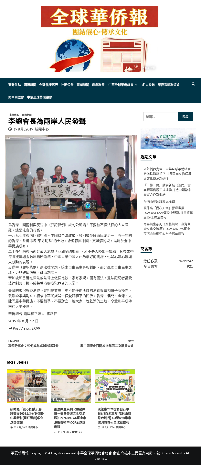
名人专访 (148, 85)
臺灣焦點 (14, 85)
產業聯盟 (98, 85)
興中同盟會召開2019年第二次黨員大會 (107, 343)
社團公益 (67, 85)
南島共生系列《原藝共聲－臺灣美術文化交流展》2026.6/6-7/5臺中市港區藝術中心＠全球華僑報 (70, 418)
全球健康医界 (48, 85)
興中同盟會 (16, 97)
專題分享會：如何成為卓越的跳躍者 (33, 343)
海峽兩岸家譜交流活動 (159, 201)
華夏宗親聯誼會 (169, 85)
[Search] (193, 84)
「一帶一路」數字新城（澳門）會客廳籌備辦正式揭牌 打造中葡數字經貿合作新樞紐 (167, 189)
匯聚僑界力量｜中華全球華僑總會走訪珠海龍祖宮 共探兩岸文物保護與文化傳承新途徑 (167, 173)
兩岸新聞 (83, 85)
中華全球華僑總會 (120, 85)
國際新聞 (30, 85)
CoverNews (171, 453)
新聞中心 (42, 129)
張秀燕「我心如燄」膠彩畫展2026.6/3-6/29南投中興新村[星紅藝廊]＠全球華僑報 (168, 212)
